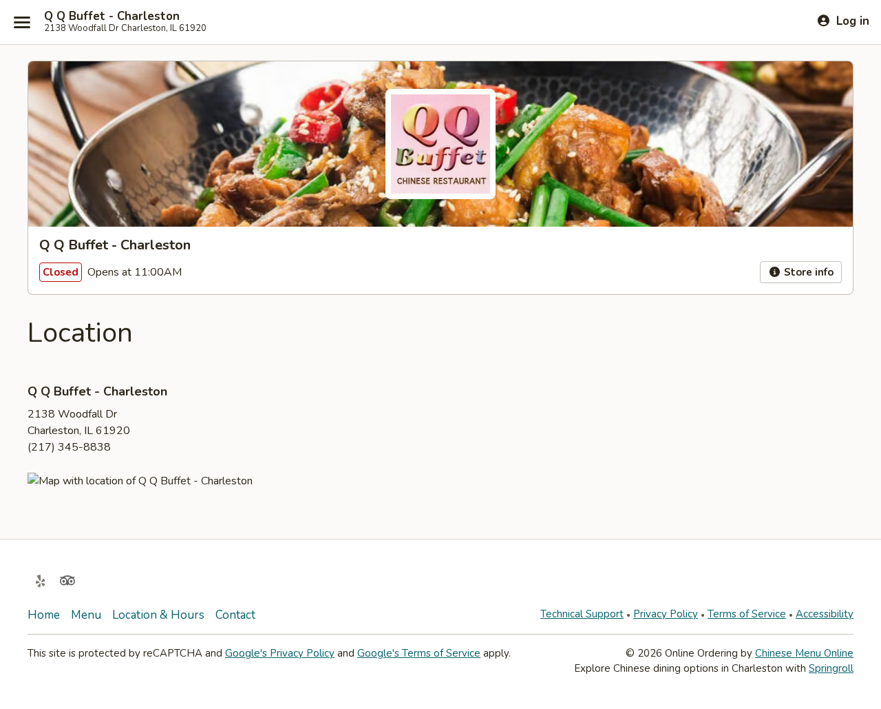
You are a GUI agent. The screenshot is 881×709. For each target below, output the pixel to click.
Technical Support (582, 614)
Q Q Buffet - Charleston (112, 16)
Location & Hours (158, 615)
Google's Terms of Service (418, 653)
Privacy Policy (665, 614)
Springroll (831, 668)
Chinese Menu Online (804, 653)
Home (44, 615)
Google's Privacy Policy (280, 653)
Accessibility (824, 614)
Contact (235, 615)
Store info (807, 272)
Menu (86, 615)
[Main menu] (22, 22)
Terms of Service (747, 614)
